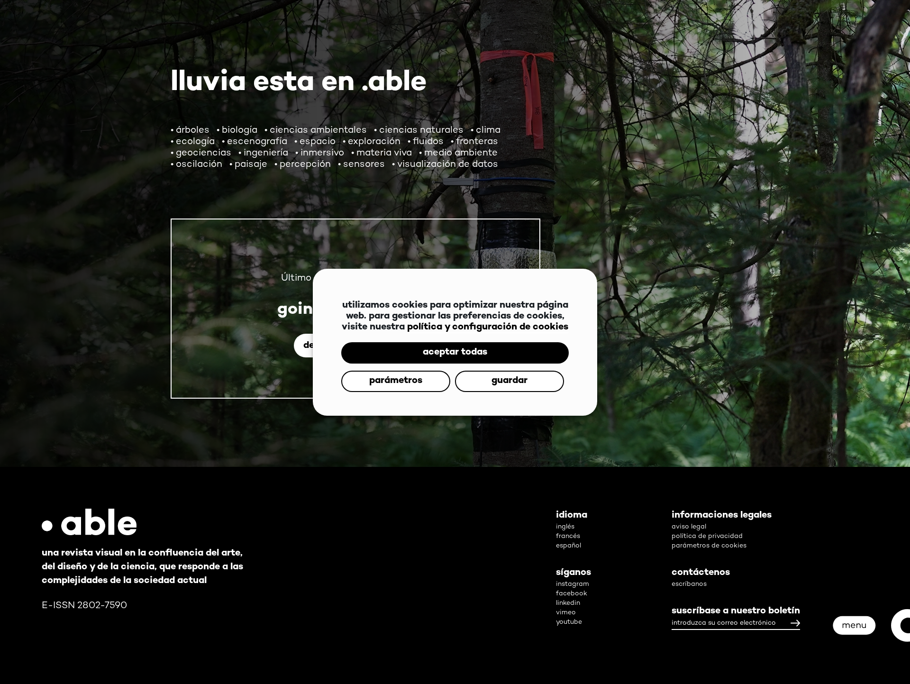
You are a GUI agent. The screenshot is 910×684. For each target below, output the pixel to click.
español (568, 545)
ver (793, 418)
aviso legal (689, 526)
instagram (572, 584)
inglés (565, 526)
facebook (571, 593)
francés (568, 536)
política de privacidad (707, 536)
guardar (455, 395)
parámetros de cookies (709, 545)
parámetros (455, 367)
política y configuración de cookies (487, 313)
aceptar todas (455, 338)
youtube (569, 622)
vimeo (566, 612)
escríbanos (689, 584)
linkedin (568, 603)
